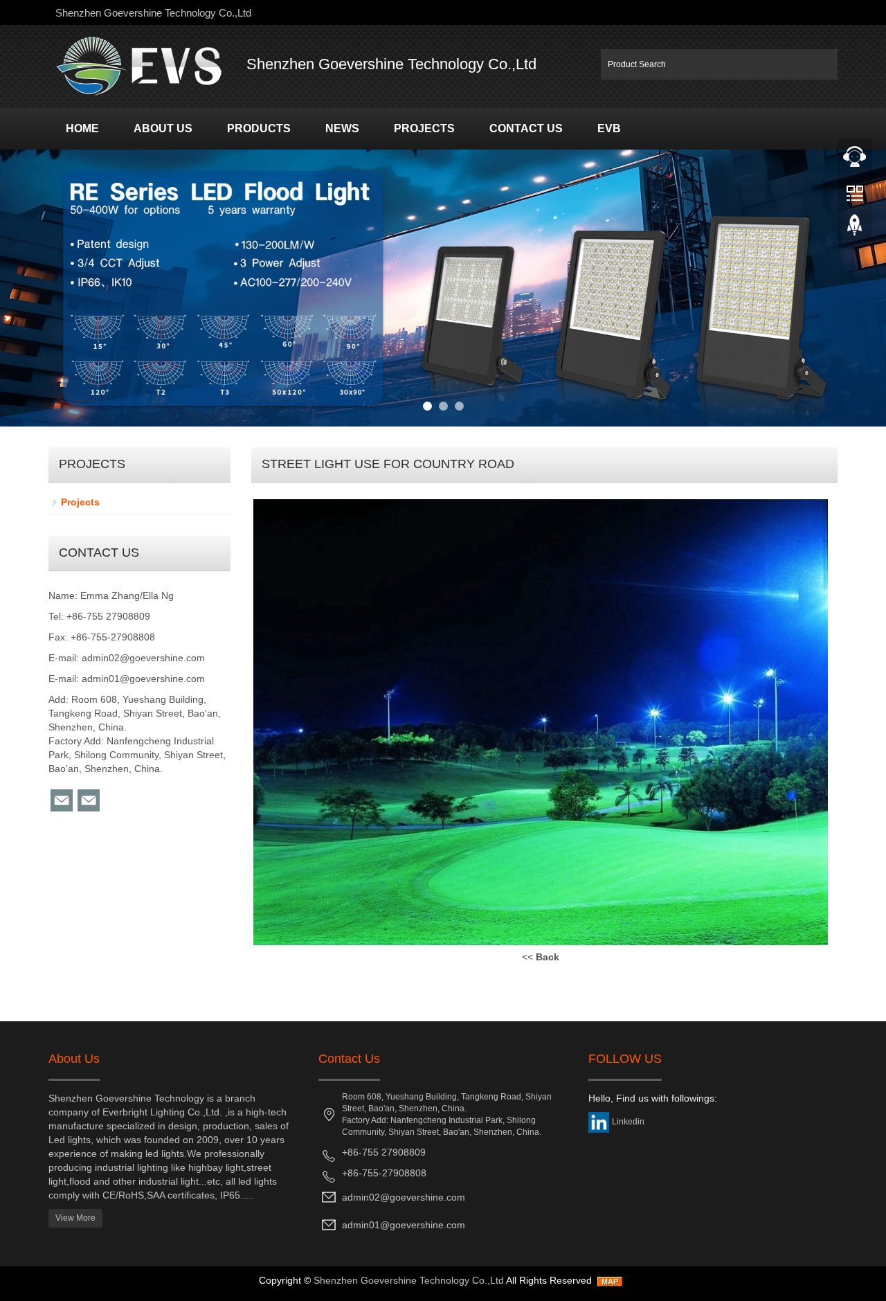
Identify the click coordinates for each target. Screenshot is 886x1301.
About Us (163, 128)
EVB (609, 128)
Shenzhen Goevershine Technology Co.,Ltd (409, 1280)
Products (259, 128)
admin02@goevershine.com (143, 657)
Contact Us (526, 128)
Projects (424, 128)
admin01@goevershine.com (143, 678)
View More (75, 1218)
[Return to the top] (855, 229)
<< (540, 956)
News (342, 128)
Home (82, 128)
